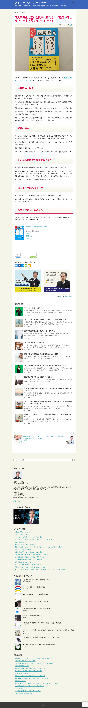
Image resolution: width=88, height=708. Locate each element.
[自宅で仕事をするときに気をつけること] (19, 380)
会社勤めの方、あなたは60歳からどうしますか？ (30, 676)
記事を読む (27, 315)
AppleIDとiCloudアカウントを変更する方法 (36, 580)
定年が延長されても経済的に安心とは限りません (30, 668)
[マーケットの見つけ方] (19, 311)
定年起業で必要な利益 (22, 666)
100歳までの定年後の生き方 (23, 693)
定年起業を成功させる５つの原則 (25, 661)
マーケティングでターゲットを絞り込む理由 (28, 537)
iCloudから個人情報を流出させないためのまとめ (38, 608)
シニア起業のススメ (21, 542)
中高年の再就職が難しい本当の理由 (26, 544)
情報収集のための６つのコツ (24, 562)
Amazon (28, 233)
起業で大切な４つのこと (22, 534)
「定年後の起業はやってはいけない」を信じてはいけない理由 (34, 663)
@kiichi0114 (68, 296)
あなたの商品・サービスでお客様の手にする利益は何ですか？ (46, 365)
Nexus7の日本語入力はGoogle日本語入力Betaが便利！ (40, 644)
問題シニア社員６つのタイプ (24, 549)
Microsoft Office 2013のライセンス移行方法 (36, 601)
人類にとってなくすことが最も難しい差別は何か (30, 567)
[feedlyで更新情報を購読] (26, 265)
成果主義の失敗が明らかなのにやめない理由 (28, 552)
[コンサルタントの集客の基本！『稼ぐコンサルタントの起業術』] (19, 323)
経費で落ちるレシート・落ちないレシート (36, 226)
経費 (60, 296)
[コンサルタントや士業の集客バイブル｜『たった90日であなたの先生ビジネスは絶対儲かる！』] (19, 405)
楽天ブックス (29, 236)
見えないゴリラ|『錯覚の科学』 (32, 615)
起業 (71, 25)
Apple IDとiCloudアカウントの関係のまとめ (36, 594)
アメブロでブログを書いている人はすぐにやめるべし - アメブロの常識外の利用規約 (41, 569)
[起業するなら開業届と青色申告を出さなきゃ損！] (19, 357)
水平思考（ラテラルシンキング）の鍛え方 (28, 564)
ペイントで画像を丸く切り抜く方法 (34, 587)
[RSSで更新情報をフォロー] (29, 265)
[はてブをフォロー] (22, 265)
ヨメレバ (32, 228)
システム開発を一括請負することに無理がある (29, 559)
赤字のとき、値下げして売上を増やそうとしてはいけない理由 (34, 539)
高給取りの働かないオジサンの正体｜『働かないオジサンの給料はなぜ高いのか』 (40, 547)
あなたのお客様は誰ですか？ (34, 342)
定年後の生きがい (20, 681)
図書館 (27, 238)
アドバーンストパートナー (30, 2)
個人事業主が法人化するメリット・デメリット (40, 331)
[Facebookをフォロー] (19, 265)
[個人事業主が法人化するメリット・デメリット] (19, 334)
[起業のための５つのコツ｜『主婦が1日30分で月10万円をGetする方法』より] (19, 418)
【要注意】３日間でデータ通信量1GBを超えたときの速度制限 (42, 623)
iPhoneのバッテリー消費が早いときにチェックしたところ (41, 637)
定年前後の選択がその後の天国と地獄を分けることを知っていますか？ (37, 683)
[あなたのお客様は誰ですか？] (19, 346)
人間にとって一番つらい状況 (24, 673)
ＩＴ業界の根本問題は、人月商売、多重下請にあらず (31, 557)
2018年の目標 (19, 688)
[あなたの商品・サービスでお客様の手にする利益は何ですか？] (19, 369)
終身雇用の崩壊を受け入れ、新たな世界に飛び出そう (31, 678)
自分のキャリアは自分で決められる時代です (28, 671)
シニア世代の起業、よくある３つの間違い (28, 691)
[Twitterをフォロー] (16, 265)
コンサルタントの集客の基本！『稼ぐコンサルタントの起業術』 (46, 319)
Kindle (27, 235)
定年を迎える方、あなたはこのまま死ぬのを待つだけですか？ (34, 658)
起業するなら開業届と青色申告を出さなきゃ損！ (41, 354)
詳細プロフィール (18, 501)
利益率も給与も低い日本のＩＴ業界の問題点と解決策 (31, 554)
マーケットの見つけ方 (32, 308)
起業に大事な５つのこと (22, 532)
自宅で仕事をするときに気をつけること (38, 377)
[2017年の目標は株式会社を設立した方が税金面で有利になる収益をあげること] (19, 392)
